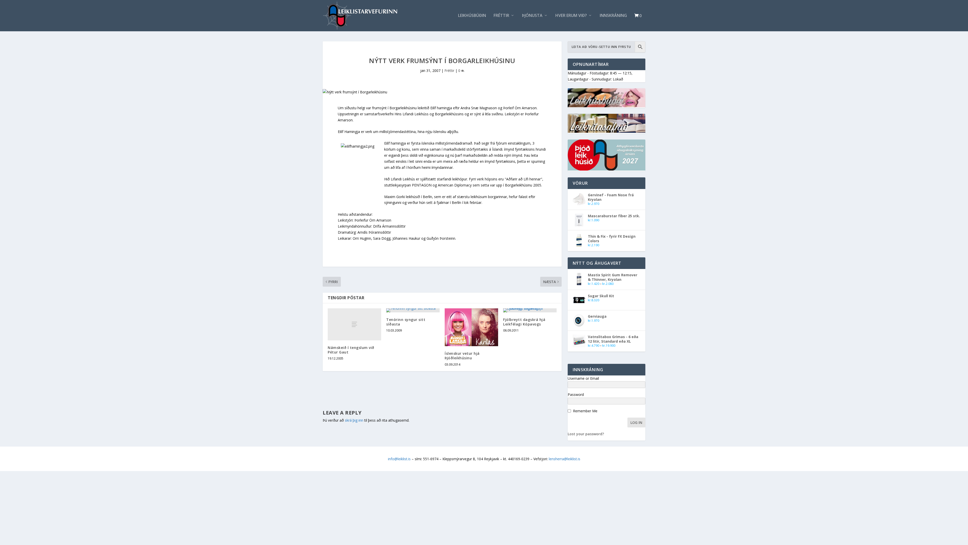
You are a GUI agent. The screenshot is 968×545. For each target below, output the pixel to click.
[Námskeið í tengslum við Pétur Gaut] (354, 324)
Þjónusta (532, 15)
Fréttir (501, 15)
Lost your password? (586, 433)
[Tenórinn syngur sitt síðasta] (413, 310)
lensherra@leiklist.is (564, 458)
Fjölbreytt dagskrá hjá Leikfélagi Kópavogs (524, 321)
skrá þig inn (354, 420)
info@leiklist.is (399, 458)
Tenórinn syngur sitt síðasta (405, 321)
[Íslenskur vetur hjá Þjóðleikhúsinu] (471, 327)
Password (576, 394)
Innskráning (613, 15)
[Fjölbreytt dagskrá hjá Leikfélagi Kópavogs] (530, 310)
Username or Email (583, 378)
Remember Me (585, 410)
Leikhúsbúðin (472, 15)
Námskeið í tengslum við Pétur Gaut (351, 350)
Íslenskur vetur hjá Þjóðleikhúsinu (462, 355)
